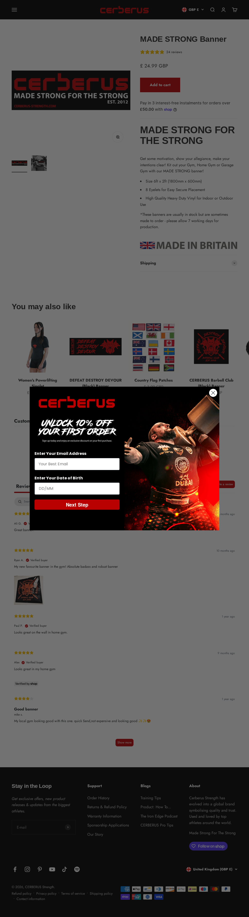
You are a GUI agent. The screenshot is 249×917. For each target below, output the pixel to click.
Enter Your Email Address (60, 453)
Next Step (77, 504)
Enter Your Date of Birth (59, 478)
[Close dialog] (213, 393)
